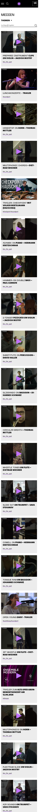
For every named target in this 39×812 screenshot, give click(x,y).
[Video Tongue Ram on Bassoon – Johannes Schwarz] (19, 566)
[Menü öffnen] (2, 4)
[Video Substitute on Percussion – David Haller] (19, 341)
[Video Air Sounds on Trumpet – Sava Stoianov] (19, 790)
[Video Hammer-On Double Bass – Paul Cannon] (19, 266)
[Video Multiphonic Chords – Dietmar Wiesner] (19, 151)
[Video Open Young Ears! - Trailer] (19, 603)
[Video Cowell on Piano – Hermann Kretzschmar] (19, 528)
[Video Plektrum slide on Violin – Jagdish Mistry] (19, 753)
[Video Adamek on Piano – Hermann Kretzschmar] (19, 229)
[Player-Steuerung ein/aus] (19, 3)
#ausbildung (7, 621)
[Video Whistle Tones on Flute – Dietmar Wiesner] (19, 453)
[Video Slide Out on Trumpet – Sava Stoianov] (19, 491)
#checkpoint (7, 212)
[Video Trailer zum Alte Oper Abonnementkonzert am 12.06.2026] (19, 675)
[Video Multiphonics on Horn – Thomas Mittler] (19, 715)
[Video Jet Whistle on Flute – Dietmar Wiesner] (19, 638)
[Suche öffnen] (7, 3)
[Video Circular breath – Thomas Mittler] (19, 416)
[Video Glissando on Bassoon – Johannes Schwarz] (19, 379)
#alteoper (6, 698)
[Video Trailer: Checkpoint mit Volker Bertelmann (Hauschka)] (19, 189)
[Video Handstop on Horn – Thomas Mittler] (19, 114)
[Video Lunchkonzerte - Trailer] (19, 79)
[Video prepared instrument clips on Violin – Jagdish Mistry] (19, 42)
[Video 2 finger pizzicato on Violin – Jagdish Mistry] (19, 304)
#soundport (6, 97)
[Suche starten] (36, 25)
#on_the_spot (7, 62)
